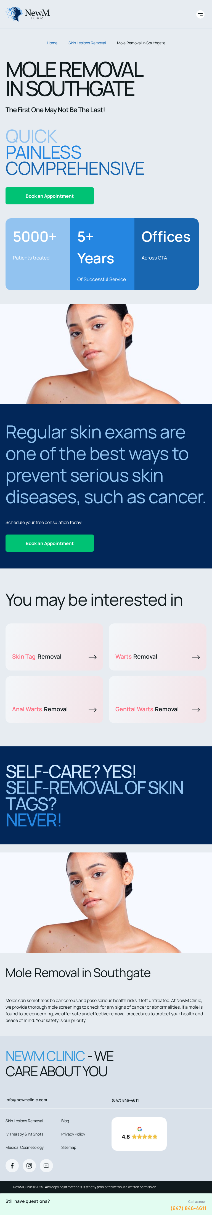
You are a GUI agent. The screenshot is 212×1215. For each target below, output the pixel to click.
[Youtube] (46, 1165)
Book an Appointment (50, 196)
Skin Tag (37, 656)
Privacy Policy (73, 1134)
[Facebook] (12, 1165)
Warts (136, 656)
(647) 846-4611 (188, 1208)
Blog (65, 1120)
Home (52, 42)
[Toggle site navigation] (200, 14)
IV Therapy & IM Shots (24, 1134)
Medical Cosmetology (25, 1147)
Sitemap (68, 1147)
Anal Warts (40, 709)
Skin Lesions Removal (87, 42)
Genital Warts (147, 709)
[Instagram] (29, 1165)
